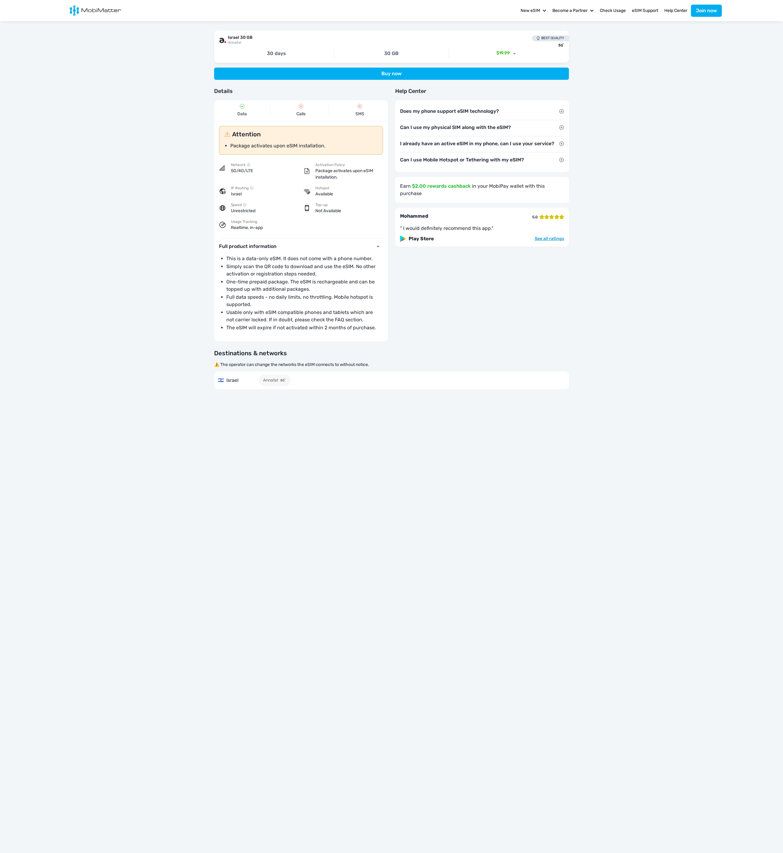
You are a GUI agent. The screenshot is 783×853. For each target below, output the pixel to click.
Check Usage (613, 10)
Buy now (391, 73)
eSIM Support (645, 10)
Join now (706, 10)
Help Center (675, 10)
